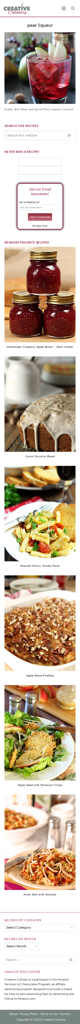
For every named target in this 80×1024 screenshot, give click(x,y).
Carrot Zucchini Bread (40, 456)
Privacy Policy (29, 1014)
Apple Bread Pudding (40, 675)
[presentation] (40, 68)
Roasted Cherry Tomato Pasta (40, 565)
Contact (65, 1014)
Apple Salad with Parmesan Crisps (40, 785)
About (13, 1014)
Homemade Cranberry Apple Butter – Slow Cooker (40, 347)
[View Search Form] (72, 8)
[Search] (69, 135)
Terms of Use (49, 1014)
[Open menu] (64, 8)
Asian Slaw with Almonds (39, 894)
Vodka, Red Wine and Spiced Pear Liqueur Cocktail (38, 109)
